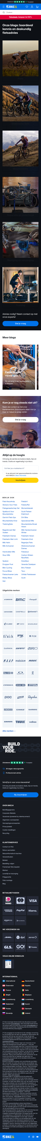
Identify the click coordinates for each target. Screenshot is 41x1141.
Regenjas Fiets (27, 542)
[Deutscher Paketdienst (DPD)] (20, 937)
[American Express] (8, 910)
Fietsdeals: (13, 17)
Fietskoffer (25, 505)
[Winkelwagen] (37, 6)
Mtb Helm (6, 542)
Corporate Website (9, 813)
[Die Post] (32, 937)
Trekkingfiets (8, 524)
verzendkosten (15, 1023)
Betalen (5, 860)
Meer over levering (14, 1074)
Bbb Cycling (7, 568)
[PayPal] (20, 910)
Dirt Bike (24, 517)
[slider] (20, 367)
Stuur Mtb (6, 555)
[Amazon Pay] (8, 920)
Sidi (4, 581)
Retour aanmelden (9, 850)
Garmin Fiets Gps (9, 517)
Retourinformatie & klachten (12, 853)
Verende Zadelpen (28, 564)
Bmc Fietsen (26, 568)
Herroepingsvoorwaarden (11, 823)
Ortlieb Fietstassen (28, 574)
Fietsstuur (25, 552)
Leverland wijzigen (8, 1041)
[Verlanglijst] (27, 6)
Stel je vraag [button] (20, 323)
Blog (4, 884)
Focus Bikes (7, 571)
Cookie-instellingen (9, 830)
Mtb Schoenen (8, 546)
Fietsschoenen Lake (10, 574)
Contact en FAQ (8, 847)
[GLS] (8, 947)
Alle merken (8, 731)
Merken (5, 870)
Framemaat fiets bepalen (11, 867)
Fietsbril (24, 501)
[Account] (32, 6)
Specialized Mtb (27, 521)
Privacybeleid (7, 826)
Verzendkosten (8, 857)
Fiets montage (7, 880)
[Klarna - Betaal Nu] (32, 910)
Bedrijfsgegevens (9, 810)
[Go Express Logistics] (20, 947)
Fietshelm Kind (27, 539)
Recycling (6, 833)
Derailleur (25, 561)
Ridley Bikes (7, 578)
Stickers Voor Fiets (10, 505)
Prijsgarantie (7, 877)
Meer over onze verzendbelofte (28, 1090)
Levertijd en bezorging (10, 873)
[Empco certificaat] (8, 963)
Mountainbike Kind (10, 521)
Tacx (23, 571)
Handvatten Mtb (9, 552)
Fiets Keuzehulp (9, 501)
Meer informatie (20, 475)
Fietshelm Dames (9, 536)
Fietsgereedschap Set (11, 508)
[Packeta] (32, 947)
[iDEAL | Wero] (8, 900)
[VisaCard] (32, 900)
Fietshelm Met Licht (10, 539)
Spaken (5, 561)
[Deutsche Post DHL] (8, 937)
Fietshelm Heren (27, 536)
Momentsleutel (27, 508)
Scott (23, 578)
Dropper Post (8, 564)
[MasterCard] (20, 900)
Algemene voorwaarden (11, 820)
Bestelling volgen (8, 863)
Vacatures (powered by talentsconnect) (16, 816)
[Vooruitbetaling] (20, 920)
